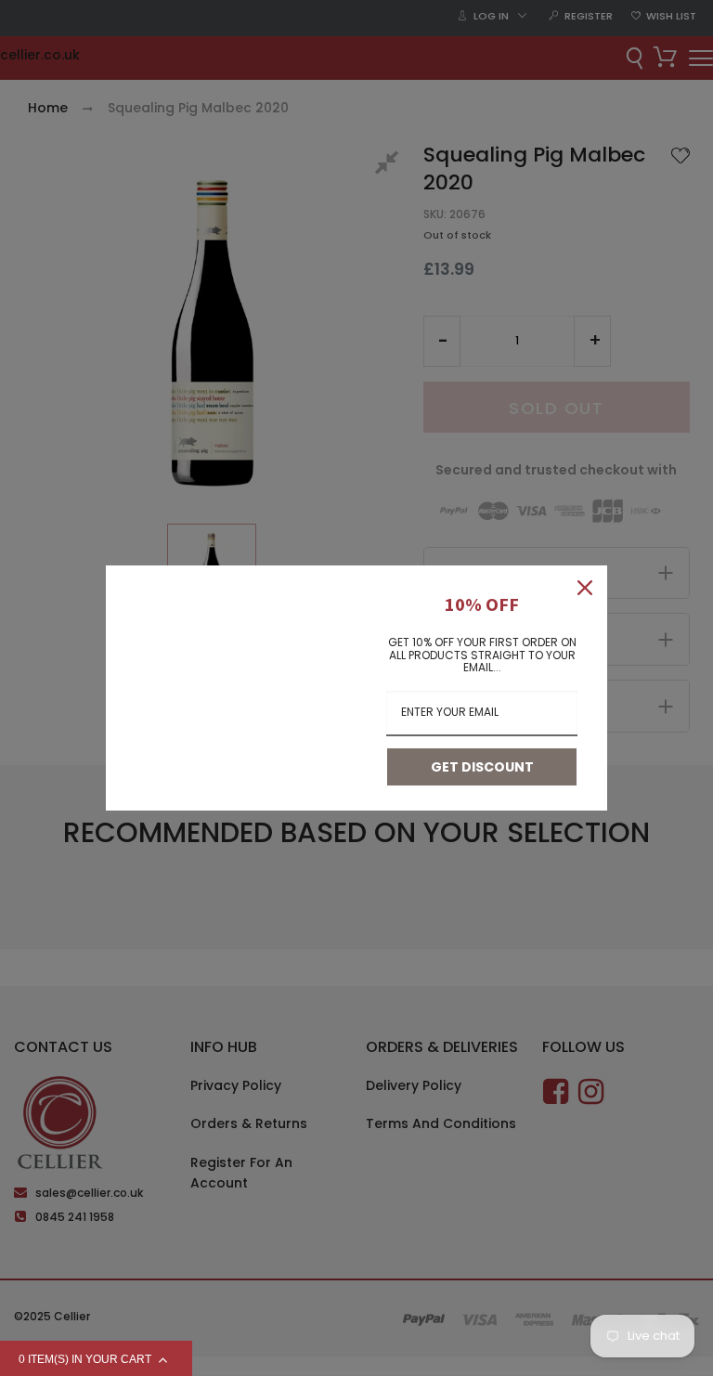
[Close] (585, 587)
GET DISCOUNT (482, 767)
